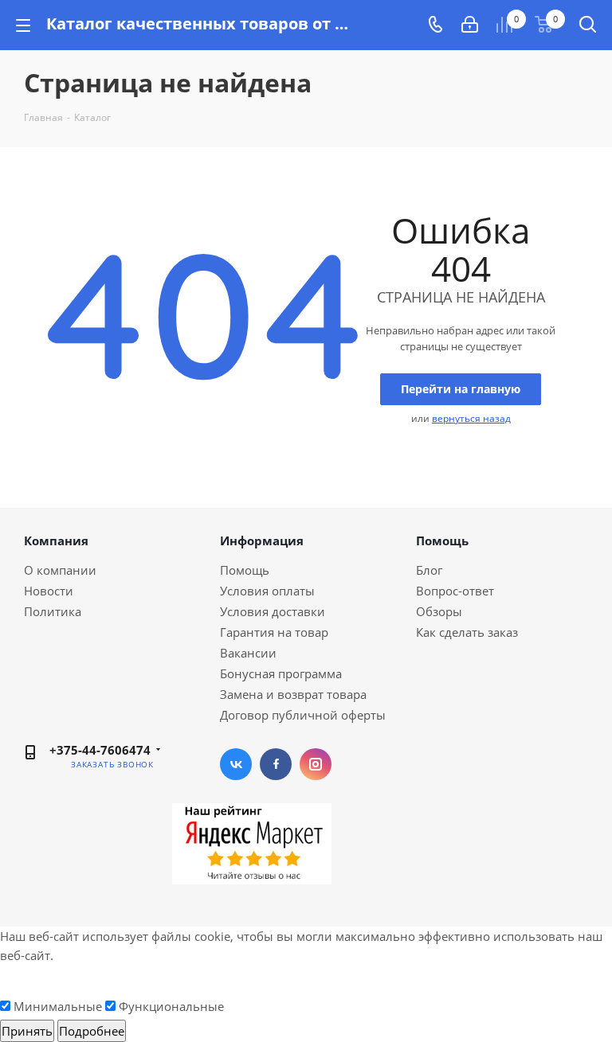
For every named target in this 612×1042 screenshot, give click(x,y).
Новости (48, 591)
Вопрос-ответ (455, 591)
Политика (52, 611)
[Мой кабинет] (469, 25)
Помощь (244, 570)
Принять (27, 1031)
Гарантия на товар (274, 632)
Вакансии (248, 653)
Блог (429, 570)
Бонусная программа (281, 673)
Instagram (316, 764)
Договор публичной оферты (303, 715)
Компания (56, 540)
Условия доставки (272, 611)
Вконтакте (236, 764)
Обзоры (439, 611)
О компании (60, 570)
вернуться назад (471, 418)
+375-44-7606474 (100, 750)
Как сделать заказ (467, 632)
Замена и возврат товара (293, 694)
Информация (262, 540)
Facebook (276, 764)
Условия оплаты (267, 591)
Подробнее (91, 1031)
